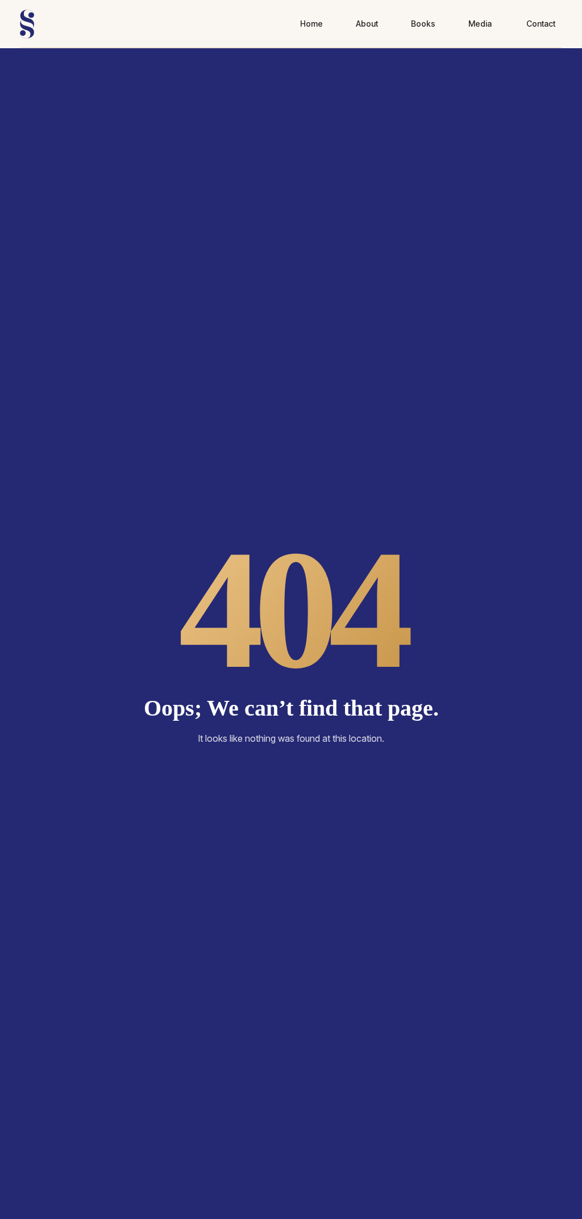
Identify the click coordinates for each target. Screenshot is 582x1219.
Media (480, 23)
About (367, 23)
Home (311, 23)
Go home (291, 776)
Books (423, 23)
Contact (540, 23)
